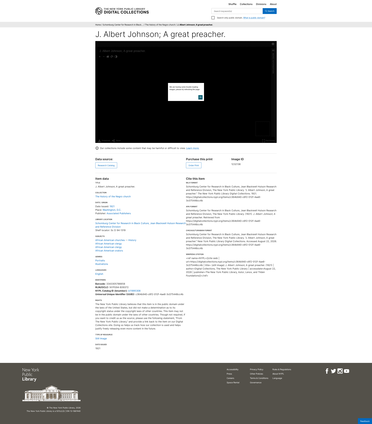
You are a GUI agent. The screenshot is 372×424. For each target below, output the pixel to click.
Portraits (100, 260)
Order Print (193, 165)
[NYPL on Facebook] (327, 371)
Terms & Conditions (259, 378)
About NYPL (278, 373)
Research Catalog (106, 165)
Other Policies (256, 373)
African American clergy (108, 243)
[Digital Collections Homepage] (122, 11)
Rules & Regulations (281, 369)
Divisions (261, 4)
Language (277, 378)
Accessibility (232, 369)
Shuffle (232, 4)
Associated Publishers (119, 213)
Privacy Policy (256, 369)
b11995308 (134, 290)
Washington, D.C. (112, 209)
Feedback (365, 421)
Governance (255, 382)
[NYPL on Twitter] (333, 371)
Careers (230, 378)
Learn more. (192, 148)
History (132, 240)
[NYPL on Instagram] (340, 371)
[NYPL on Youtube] (346, 371)
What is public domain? (254, 17)
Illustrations (101, 263)
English (99, 273)
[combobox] (237, 11)
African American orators (109, 250)
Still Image (101, 338)
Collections (246, 4)
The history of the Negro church (113, 196)
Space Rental (233, 382)
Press (229, 373)
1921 (112, 206)
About (273, 4)
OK (200, 97)
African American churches (110, 240)
